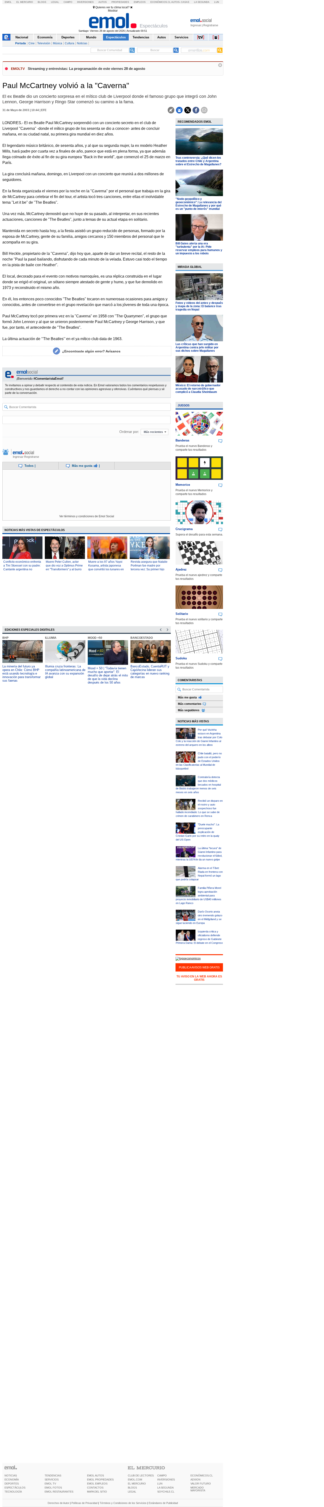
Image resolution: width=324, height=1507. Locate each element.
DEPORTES (12, 1483)
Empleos (140, 2)
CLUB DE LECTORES (141, 1475)
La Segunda (201, 2)
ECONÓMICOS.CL (201, 1475)
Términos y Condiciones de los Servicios (123, 1503)
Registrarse (210, 25)
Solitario (182, 614)
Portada (20, 43)
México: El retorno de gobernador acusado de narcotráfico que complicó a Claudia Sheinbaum (198, 389)
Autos (102, 2)
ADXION (195, 1479)
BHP (5, 637)
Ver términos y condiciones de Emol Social (86, 516)
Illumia (50, 637)
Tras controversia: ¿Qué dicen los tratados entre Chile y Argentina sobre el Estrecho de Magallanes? (198, 161)
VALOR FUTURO (200, 1483)
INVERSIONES (166, 1479)
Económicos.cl (160, 2)
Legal (55, 2)
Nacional (21, 37)
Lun (216, 2)
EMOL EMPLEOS (97, 1483)
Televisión (43, 43)
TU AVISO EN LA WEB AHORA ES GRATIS (199, 978)
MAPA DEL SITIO (97, 1491)
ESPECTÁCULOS (15, 1487)
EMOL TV (50, 1483)
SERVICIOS (52, 1479)
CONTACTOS (95, 1487)
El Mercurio (24, 2)
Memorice (183, 484)
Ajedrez (181, 569)
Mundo (91, 37)
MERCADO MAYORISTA (197, 1489)
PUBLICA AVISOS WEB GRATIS (199, 967)
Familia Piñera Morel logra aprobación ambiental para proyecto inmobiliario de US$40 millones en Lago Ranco (198, 895)
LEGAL (132, 1491)
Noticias (82, 43)
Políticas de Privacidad (84, 1503)
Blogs (42, 2)
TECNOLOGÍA (13, 1491)
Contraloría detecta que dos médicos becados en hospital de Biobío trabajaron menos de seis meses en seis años (198, 785)
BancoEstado (141, 637)
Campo (68, 2)
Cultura (69, 43)
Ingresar (195, 25)
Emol (8, 2)
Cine (31, 43)
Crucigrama (184, 529)
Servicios (181, 37)
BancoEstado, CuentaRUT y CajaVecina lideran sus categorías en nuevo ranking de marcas (149, 672)
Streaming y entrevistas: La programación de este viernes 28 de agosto (86, 69)
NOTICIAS (11, 1475)
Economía (44, 37)
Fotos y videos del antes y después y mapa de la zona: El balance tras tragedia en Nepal (199, 306)
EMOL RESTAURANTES (59, 1491)
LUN (159, 1483)
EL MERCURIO (137, 1483)
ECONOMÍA (12, 1479)
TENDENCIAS (53, 1475)
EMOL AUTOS (95, 1475)
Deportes (67, 37)
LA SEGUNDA (165, 1487)
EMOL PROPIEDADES (100, 1479)
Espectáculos (116, 37)
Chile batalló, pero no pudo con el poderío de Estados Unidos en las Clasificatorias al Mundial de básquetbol (199, 761)
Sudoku (181, 658)
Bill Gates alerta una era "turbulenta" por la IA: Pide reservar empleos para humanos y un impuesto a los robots (199, 248)
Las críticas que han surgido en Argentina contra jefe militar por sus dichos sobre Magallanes (197, 347)
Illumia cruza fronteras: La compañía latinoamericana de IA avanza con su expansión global (65, 672)
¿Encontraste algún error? (91, 351)
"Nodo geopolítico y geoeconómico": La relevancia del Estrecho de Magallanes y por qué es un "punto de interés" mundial (199, 204)
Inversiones (85, 2)
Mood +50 (95, 637)
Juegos (184, 405)
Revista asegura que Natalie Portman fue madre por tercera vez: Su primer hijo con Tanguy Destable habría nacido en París (149, 569)
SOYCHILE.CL (165, 1491)
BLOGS (132, 1487)
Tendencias (141, 37)
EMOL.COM (135, 1479)
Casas (185, 2)
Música (57, 43)
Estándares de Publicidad (163, 1503)
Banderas (182, 440)
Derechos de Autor (58, 1503)
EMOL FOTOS (53, 1487)
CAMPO (162, 1475)
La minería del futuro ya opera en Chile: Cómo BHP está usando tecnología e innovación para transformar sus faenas (21, 673)
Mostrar (113, 10)
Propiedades (120, 2)
